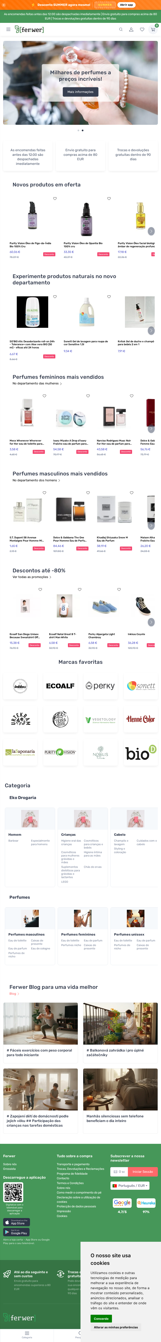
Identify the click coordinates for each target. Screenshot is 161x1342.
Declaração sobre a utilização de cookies (78, 1200)
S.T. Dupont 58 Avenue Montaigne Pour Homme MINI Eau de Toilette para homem (27, 539)
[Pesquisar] (120, 29)
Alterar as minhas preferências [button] (116, 1327)
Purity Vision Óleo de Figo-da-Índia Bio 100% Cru (30, 245)
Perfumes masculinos (26, 934)
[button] (16, 1222)
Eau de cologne (40, 948)
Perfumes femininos (78, 934)
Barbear (13, 840)
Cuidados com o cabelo (147, 842)
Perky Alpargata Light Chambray (101, 636)
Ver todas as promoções (30, 577)
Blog (12, 994)
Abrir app (126, 4)
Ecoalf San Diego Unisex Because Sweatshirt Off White (24, 636)
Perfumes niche (71, 945)
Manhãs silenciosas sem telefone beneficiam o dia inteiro (115, 1118)
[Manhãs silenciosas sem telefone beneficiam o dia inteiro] (120, 1089)
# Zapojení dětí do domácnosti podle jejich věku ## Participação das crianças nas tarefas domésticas (38, 1120)
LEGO (64, 881)
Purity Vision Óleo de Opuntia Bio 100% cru (83, 245)
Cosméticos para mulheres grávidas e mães (70, 857)
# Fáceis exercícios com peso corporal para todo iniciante (39, 1052)
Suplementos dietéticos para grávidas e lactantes (70, 872)
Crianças (68, 835)
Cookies (62, 1216)
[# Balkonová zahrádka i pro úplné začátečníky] (120, 1024)
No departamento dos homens (35, 480)
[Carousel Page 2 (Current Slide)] (82, 130)
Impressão (64, 1211)
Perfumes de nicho (16, 955)
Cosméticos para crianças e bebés (93, 844)
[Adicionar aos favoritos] (55, 198)
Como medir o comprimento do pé (79, 1192)
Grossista (9, 1169)
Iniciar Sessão (143, 1172)
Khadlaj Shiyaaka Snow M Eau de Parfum (112, 539)
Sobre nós (10, 1164)
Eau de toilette (17, 940)
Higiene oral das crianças (71, 842)
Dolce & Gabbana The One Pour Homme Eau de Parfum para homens (70, 539)
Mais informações (80, 92)
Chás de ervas (93, 866)
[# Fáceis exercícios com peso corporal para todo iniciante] (40, 1024)
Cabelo (120, 835)
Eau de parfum (17, 948)
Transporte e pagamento (73, 1164)
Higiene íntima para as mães (93, 854)
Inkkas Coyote (136, 634)
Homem (14, 835)
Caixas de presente (37, 942)
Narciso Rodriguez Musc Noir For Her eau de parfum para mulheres (114, 442)
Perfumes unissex (129, 934)
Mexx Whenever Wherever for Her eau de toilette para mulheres (26, 442)
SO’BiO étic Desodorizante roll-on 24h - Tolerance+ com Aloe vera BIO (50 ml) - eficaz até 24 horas (32, 344)
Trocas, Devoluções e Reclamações (80, 1169)
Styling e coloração (120, 850)
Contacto (63, 1178)
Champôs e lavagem (121, 842)
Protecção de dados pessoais (76, 1206)
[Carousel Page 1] (78, 130)
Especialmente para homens (40, 842)
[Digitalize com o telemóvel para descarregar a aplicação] (14, 1192)
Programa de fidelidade (72, 1173)
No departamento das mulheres (36, 383)
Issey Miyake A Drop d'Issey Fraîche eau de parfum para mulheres (70, 442)
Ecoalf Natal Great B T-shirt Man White (62, 636)
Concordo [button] (101, 1318)
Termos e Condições (70, 1183)
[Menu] (8, 29)
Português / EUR (131, 1186)
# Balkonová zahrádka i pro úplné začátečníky (115, 1052)
